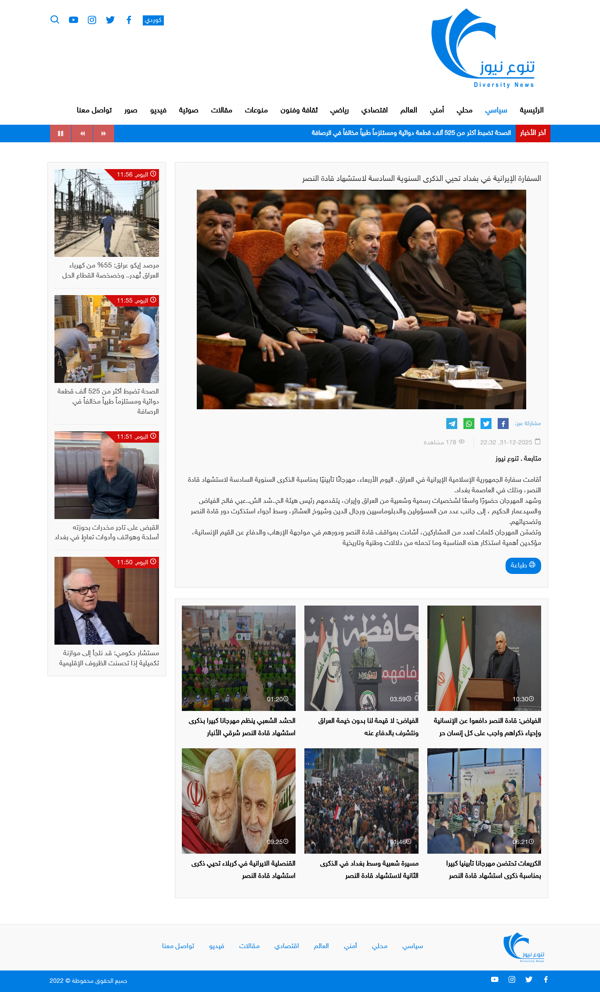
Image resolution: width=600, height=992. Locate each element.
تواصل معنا (94, 110)
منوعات (256, 110)
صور (130, 110)
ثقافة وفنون (299, 110)
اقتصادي (374, 110)
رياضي (339, 110)
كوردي (153, 20)
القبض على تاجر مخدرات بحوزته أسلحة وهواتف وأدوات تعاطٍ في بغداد (420, 133)
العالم (409, 110)
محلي (465, 110)
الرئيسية (532, 110)
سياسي (496, 110)
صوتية (189, 110)
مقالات (221, 110)
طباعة (520, 566)
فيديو (158, 110)
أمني (437, 110)
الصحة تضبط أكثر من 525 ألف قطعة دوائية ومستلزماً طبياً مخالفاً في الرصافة (108, 402)
